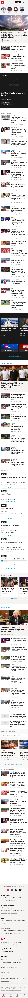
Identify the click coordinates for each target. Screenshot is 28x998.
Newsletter (7, 945)
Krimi (12, 193)
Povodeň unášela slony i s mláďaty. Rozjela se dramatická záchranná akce (18, 724)
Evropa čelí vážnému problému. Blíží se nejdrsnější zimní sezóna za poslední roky (18, 175)
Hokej (14, 920)
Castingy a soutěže (21, 978)
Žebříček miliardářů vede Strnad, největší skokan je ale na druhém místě (18, 716)
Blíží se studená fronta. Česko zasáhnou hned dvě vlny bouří (18, 210)
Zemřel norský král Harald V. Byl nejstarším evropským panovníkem (19, 164)
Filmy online (8, 959)
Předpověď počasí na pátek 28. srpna (17, 261)
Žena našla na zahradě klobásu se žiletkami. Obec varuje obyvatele (18, 658)
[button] (12, 598)
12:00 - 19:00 (14, 102)
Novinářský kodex (15, 945)
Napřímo (12, 908)
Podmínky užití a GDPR (20, 976)
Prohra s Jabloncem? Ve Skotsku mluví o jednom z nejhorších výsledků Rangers (18, 305)
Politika (20, 897)
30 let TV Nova (5, 981)
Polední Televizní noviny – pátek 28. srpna (18, 282)
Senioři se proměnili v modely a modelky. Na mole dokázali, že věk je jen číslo (18, 693)
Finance (3, 900)
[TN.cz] (3, 2)
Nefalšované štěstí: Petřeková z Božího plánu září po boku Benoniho (8, 591)
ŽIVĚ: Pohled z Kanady (7, 104)
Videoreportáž (15, 259)
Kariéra (3, 978)
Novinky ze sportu (7, 363)
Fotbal (13, 217)
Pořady (3, 959)
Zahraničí (13, 115)
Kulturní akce (17, 933)
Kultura (13, 900)
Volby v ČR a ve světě (6, 897)
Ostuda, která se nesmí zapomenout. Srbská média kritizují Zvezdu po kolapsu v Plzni (18, 221)
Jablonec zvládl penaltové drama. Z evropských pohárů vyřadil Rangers (17, 427)
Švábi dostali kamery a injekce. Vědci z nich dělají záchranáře (19, 649)
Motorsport (14, 459)
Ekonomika (14, 127)
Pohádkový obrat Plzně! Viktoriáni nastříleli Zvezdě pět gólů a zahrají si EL (19, 407)
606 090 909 (7, 948)
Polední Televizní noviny (17, 279)
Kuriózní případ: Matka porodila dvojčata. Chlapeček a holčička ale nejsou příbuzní (18, 832)
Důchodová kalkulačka (6, 933)
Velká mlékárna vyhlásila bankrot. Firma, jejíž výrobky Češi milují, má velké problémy (17, 851)
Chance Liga (9, 920)
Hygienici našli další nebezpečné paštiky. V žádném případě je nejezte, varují (8, 755)
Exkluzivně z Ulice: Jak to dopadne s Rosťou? (18, 242)
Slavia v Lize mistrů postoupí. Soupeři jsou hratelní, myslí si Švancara (19, 252)
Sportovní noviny (21, 910)
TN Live (18, 2)
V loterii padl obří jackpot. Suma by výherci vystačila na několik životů (18, 860)
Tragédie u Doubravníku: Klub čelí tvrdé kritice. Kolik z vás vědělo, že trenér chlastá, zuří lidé (17, 811)
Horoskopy (3, 930)
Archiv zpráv (21, 942)
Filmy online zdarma (6, 962)
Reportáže (14, 913)
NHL (2, 923)
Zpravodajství (5, 607)
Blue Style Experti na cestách (8, 910)
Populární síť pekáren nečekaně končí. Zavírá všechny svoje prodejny (17, 784)
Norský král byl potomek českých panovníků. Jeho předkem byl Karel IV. (18, 48)
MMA (5, 923)
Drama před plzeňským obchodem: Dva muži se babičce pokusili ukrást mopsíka (18, 197)
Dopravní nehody (21, 930)
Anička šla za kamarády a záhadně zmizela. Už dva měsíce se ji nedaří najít (19, 143)
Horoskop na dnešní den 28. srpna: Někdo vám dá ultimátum (18, 640)
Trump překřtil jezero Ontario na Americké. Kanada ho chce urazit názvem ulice (18, 234)
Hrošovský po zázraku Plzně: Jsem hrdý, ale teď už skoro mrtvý (18, 416)
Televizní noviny (5, 908)
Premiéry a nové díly (18, 959)
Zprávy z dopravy (12, 930)
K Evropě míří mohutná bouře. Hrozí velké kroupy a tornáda (18, 801)
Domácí (13, 139)
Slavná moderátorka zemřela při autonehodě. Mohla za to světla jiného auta (18, 120)
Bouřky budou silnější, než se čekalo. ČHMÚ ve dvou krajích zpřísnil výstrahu (14, 35)
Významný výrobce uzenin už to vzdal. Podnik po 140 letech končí (19, 56)
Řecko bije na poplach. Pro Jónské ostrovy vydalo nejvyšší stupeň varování (18, 841)
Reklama (3, 976)
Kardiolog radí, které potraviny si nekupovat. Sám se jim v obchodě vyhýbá (18, 66)
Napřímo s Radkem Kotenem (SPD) (12, 94)
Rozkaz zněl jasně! (5, 913)
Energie (8, 900)
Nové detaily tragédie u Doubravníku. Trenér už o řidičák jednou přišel (18, 704)
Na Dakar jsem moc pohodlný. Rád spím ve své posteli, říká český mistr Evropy (17, 463)
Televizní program (10, 978)
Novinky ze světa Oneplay (7, 965)
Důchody (15, 897)
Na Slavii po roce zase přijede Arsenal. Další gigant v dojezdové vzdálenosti (17, 451)
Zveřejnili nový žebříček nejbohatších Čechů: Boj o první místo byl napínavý (18, 132)
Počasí (12, 150)
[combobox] (14, 735)
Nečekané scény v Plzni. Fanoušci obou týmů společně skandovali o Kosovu (18, 397)
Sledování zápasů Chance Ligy (9, 967)
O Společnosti (10, 976)
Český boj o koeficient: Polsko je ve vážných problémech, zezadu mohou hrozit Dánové (18, 293)
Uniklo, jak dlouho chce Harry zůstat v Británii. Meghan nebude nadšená (18, 186)
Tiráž (2, 945)
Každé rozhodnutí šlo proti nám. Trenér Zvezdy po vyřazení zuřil (12, 385)
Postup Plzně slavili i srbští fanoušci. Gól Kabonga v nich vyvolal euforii (18, 272)
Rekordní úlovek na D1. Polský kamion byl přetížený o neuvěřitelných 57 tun (18, 681)
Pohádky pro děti (16, 962)
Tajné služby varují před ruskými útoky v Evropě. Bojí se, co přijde (12, 630)
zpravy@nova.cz (8, 951)
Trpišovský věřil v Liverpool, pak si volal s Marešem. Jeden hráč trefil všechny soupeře (18, 439)
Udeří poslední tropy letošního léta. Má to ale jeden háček (18, 153)
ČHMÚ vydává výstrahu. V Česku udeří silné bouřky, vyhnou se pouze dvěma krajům (18, 774)
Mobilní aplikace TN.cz (6, 942)
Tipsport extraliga (21, 920)
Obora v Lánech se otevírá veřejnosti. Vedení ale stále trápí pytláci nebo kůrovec (19, 668)
